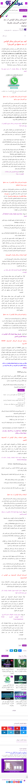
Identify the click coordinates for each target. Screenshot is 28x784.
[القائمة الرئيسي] (26, 3)
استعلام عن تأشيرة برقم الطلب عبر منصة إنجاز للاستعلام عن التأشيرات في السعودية (16, 753)
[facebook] (24, 728)
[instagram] (11, 728)
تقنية (25, 16)
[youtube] (4, 728)
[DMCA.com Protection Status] (27, 777)
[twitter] (24, 732)
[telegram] (11, 732)
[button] (20, 650)
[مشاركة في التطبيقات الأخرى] (7, 650)
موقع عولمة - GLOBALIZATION (9, 779)
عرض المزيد (5, 655)
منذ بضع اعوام (20, 393)
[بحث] (2, 3)
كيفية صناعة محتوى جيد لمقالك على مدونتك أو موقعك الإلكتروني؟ (14, 405)
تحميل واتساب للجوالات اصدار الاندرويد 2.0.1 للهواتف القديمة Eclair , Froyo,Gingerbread (12, 617)
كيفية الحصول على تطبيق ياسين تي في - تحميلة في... (13, 395)
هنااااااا (24, 367)
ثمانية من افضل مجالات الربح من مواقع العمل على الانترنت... (21, 703)
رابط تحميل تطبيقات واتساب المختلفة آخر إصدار (13, 400)
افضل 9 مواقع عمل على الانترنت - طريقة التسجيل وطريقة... (8, 703)
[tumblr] (17, 732)
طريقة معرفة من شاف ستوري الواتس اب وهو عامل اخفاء (21, 687)
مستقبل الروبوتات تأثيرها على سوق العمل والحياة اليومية (8, 671)
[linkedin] (4, 732)
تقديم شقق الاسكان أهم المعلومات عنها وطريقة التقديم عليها (9, 10)
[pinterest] (17, 728)
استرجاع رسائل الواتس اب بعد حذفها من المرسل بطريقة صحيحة (8, 687)
